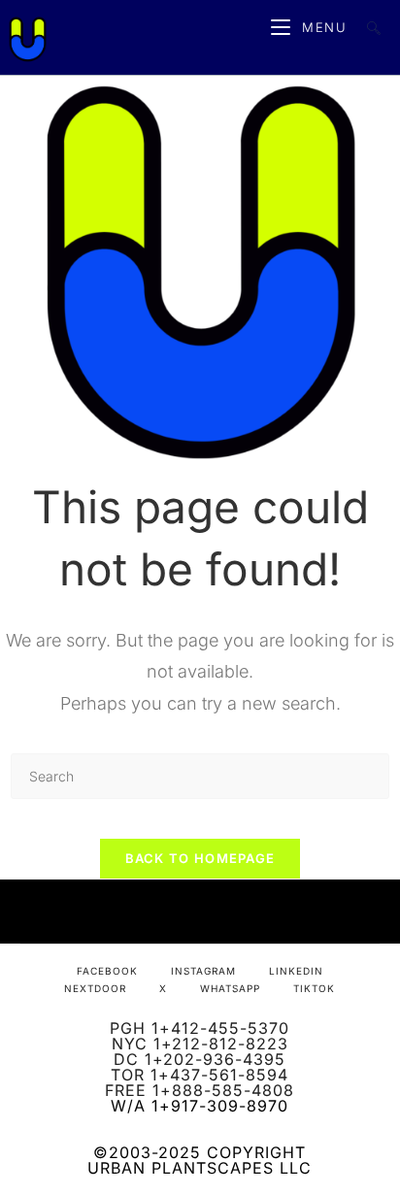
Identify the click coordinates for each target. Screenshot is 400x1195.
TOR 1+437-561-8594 (199, 1074)
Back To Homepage (200, 858)
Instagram (203, 971)
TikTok (314, 988)
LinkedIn (296, 971)
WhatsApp (230, 988)
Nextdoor (95, 988)
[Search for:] (366, 27)
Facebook (107, 971)
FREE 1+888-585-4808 (199, 1090)
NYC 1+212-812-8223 (200, 1043)
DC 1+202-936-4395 (199, 1059)
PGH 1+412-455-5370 (199, 1028)
